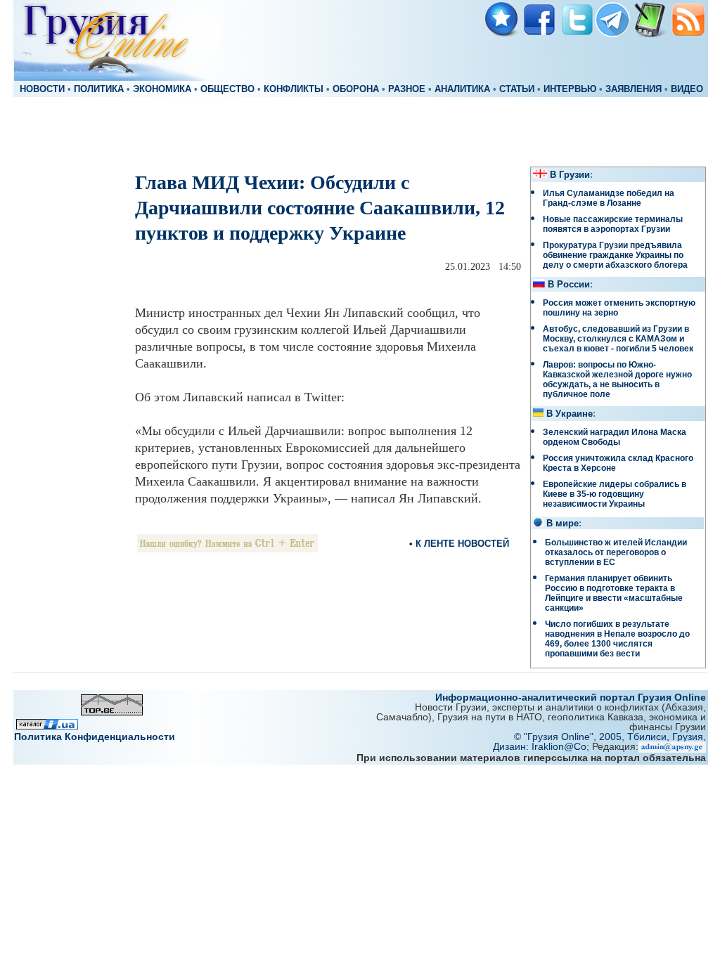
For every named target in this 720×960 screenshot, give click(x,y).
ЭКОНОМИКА (162, 89)
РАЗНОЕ (406, 89)
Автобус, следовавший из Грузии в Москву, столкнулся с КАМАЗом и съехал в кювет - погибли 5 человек (618, 338)
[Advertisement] (360, 130)
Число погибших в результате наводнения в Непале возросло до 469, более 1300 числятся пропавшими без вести (617, 639)
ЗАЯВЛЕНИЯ (633, 89)
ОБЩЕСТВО (227, 89)
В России (569, 285)
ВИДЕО (687, 89)
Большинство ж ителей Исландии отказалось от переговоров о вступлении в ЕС (616, 552)
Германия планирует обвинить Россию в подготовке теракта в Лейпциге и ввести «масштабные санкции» (614, 593)
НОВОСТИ (42, 89)
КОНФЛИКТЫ (293, 89)
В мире (562, 523)
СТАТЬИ (516, 89)
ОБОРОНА (356, 89)
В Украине (569, 414)
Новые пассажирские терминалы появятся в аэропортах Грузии (613, 224)
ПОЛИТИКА (99, 89)
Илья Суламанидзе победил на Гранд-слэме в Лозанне (608, 198)
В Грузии (570, 175)
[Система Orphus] (227, 548)
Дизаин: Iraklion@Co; (542, 746)
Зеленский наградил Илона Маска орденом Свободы (614, 437)
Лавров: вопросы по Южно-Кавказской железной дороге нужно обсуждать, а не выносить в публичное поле (617, 379)
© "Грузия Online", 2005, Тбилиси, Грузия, (610, 736)
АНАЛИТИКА (462, 89)
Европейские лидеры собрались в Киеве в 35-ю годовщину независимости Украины (614, 494)
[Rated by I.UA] (47, 726)
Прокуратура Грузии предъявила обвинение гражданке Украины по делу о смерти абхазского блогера (615, 255)
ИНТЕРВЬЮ (570, 89)
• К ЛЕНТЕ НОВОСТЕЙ (459, 543)
